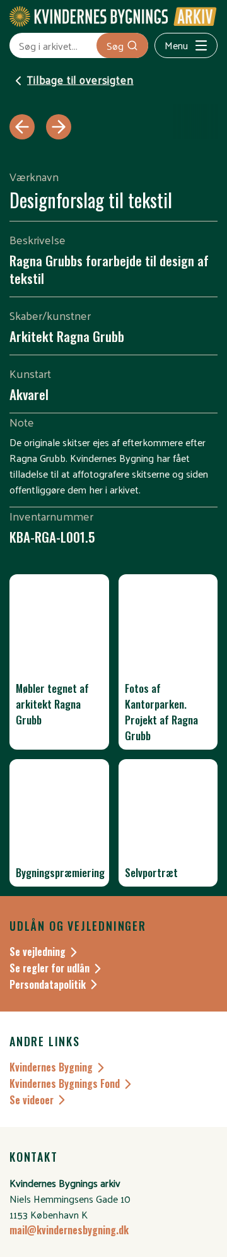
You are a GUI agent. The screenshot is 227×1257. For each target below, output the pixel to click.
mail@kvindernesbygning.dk (69, 1229)
